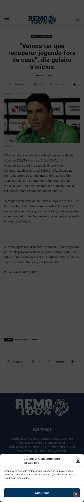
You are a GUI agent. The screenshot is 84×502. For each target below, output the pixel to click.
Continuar (42, 493)
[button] (78, 461)
